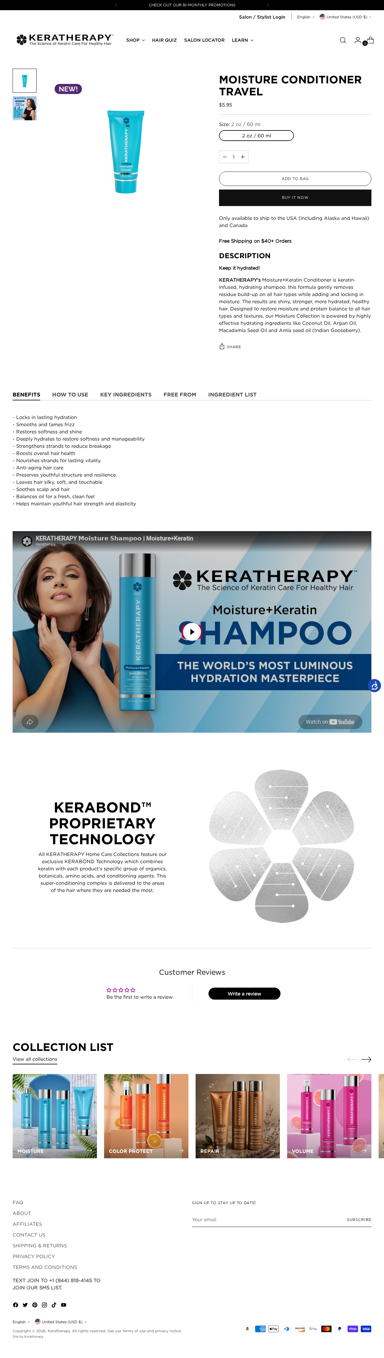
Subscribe (359, 1220)
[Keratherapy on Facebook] (16, 1306)
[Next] (267, 5)
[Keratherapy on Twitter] (25, 1306)
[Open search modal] (343, 40)
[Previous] (116, 5)
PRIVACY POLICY (34, 1256)
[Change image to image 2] (25, 108)
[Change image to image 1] (25, 81)
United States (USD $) (347, 17)
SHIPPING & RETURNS (40, 1245)
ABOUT (22, 1213)
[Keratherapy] (65, 40)
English (303, 17)
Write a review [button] (244, 993)
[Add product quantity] (224, 157)
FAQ (18, 1202)
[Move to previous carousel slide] (352, 1059)
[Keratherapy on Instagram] (45, 1306)
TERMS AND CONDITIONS (45, 1267)
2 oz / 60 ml (256, 135)
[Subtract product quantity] (242, 157)
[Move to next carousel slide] (366, 1059)
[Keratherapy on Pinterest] (35, 1306)
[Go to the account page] (356, 40)
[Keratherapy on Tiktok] (54, 1306)
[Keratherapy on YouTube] (64, 1306)
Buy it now (295, 197)
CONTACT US (29, 1234)
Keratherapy (59, 1331)
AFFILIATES (27, 1224)
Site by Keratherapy (28, 1336)
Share (234, 347)
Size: (239, 124)
